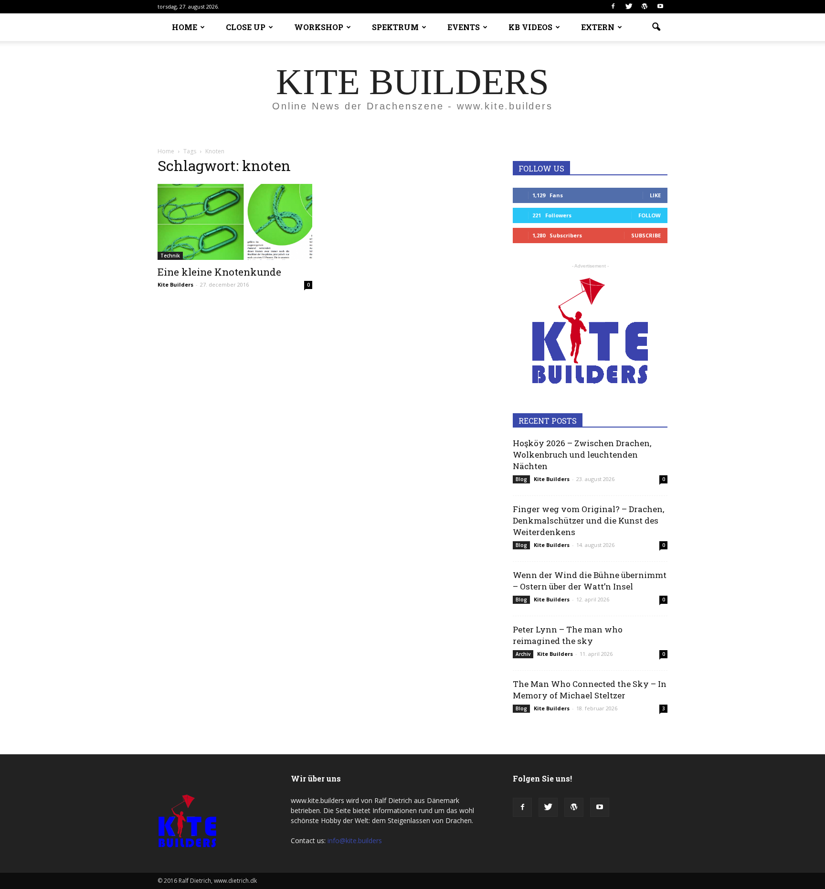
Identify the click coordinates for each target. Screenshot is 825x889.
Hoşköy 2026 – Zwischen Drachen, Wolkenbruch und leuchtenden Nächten (582, 454)
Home (166, 151)
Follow (649, 215)
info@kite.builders (355, 840)
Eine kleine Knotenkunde (219, 271)
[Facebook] (613, 6)
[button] (656, 27)
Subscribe (646, 235)
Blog (521, 479)
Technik (170, 255)
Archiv (523, 654)
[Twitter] (629, 6)
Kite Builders (175, 284)
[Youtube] (660, 6)
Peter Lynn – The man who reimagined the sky (568, 635)
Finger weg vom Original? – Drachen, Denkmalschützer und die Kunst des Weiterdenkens (588, 520)
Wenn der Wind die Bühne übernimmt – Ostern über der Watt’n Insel (589, 580)
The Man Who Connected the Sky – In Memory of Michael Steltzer (589, 689)
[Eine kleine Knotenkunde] (235, 222)
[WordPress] (644, 6)
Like (655, 195)
